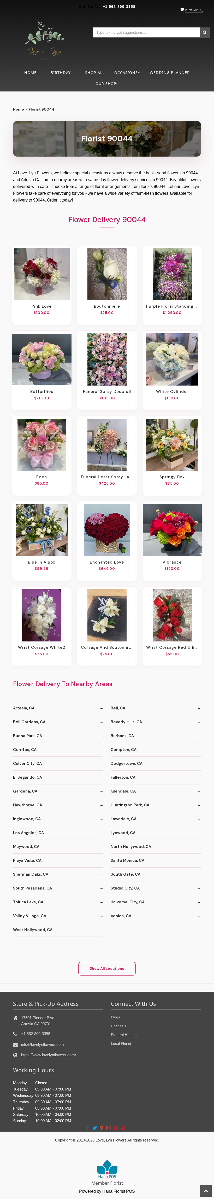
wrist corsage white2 (41, 647)
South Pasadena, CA (32, 888)
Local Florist (121, 1043)
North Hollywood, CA (131, 846)
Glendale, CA (123, 791)
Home (30, 72)
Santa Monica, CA (127, 860)
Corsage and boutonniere (107, 647)
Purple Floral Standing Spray (172, 306)
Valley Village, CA (29, 916)
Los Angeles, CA (28, 832)
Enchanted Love (107, 562)
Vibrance (172, 562)
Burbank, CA (122, 735)
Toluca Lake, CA (28, 902)
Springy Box (172, 477)
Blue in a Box (41, 562)
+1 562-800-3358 (119, 6)
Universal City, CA (128, 902)
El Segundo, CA (27, 777)
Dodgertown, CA (126, 763)
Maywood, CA (26, 846)
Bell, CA (118, 708)
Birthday (61, 72)
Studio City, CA (125, 888)
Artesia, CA (23, 708)
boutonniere (107, 306)
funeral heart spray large (107, 477)
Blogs (115, 1017)
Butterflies (41, 391)
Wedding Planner (170, 72)
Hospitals (118, 1026)
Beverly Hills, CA (126, 722)
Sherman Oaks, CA (30, 874)
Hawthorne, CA (27, 805)
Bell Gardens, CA (29, 722)
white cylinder (172, 391)
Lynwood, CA (123, 832)
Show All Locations (107, 968)
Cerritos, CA (25, 749)
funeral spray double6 (107, 391)
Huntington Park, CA (130, 805)
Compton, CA (123, 749)
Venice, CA (121, 916)
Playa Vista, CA (27, 860)
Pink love (42, 306)
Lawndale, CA (123, 819)
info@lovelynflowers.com (42, 1044)
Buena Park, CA (27, 735)
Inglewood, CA (27, 819)
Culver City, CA (27, 763)
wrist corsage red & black (172, 647)
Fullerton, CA (123, 777)
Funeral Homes (123, 1034)
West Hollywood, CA (32, 929)
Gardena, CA (25, 791)
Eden (41, 477)
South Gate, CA (125, 874)
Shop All (95, 72)
